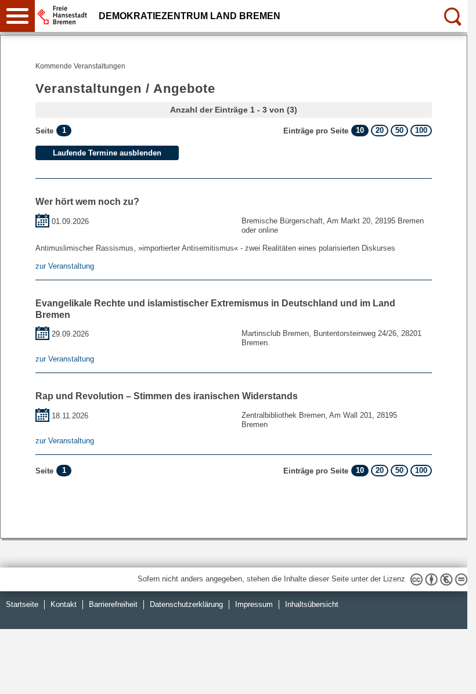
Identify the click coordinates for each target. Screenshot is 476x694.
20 (380, 130)
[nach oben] (449, 676)
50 (399, 130)
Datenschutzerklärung (186, 604)
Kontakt (64, 604)
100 (421, 130)
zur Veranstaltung (64, 266)
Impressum (254, 604)
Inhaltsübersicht (311, 604)
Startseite (22, 604)
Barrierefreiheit (113, 604)
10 (360, 130)
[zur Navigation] (17, 16)
